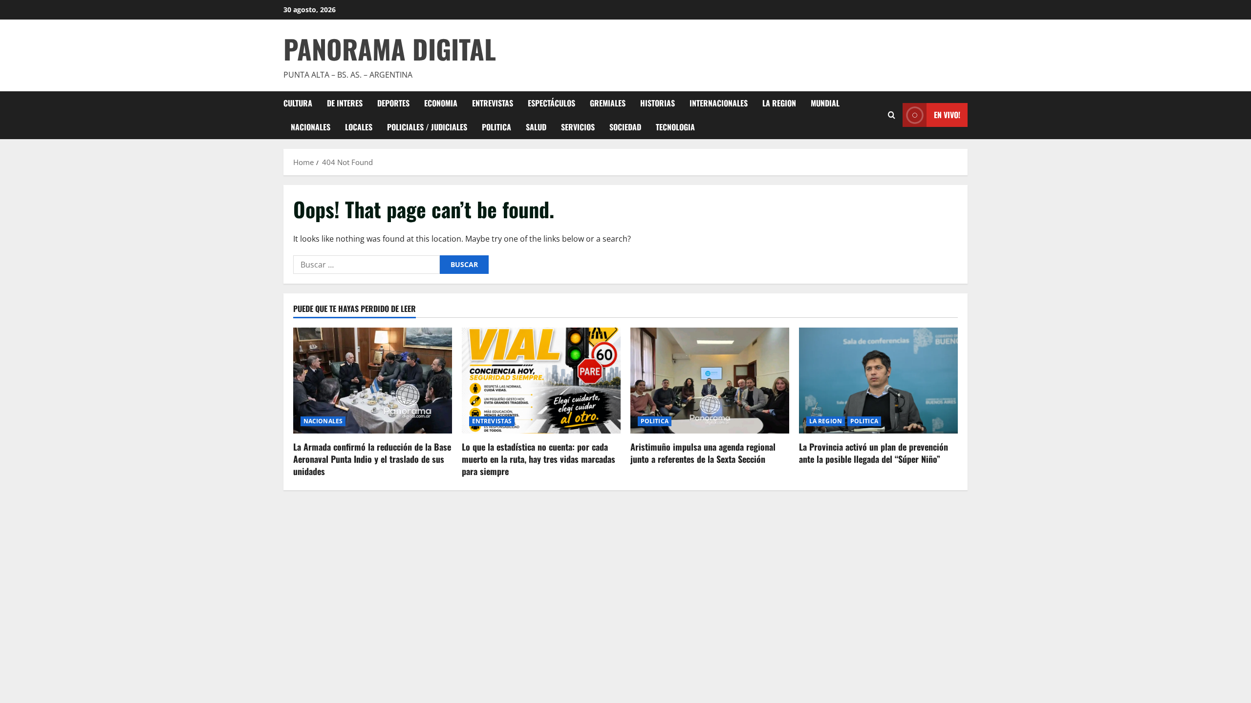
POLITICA (496, 127)
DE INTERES (345, 103)
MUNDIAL (825, 103)
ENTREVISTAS (492, 103)
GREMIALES (608, 103)
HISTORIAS (657, 103)
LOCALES (358, 127)
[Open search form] (891, 114)
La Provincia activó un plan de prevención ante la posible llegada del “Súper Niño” (873, 452)
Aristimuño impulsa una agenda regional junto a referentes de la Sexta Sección (703, 452)
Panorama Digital (389, 48)
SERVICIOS (578, 127)
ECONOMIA (440, 103)
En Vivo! (947, 115)
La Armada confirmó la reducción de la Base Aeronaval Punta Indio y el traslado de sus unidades (372, 458)
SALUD (536, 127)
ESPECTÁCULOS (551, 103)
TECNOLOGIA (675, 127)
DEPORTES (393, 103)
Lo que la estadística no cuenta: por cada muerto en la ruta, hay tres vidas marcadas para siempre (538, 458)
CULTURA (297, 103)
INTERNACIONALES (719, 103)
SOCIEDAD (625, 127)
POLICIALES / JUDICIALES (427, 127)
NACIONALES (310, 127)
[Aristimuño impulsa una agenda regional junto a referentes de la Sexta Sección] (709, 381)
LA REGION (779, 103)
